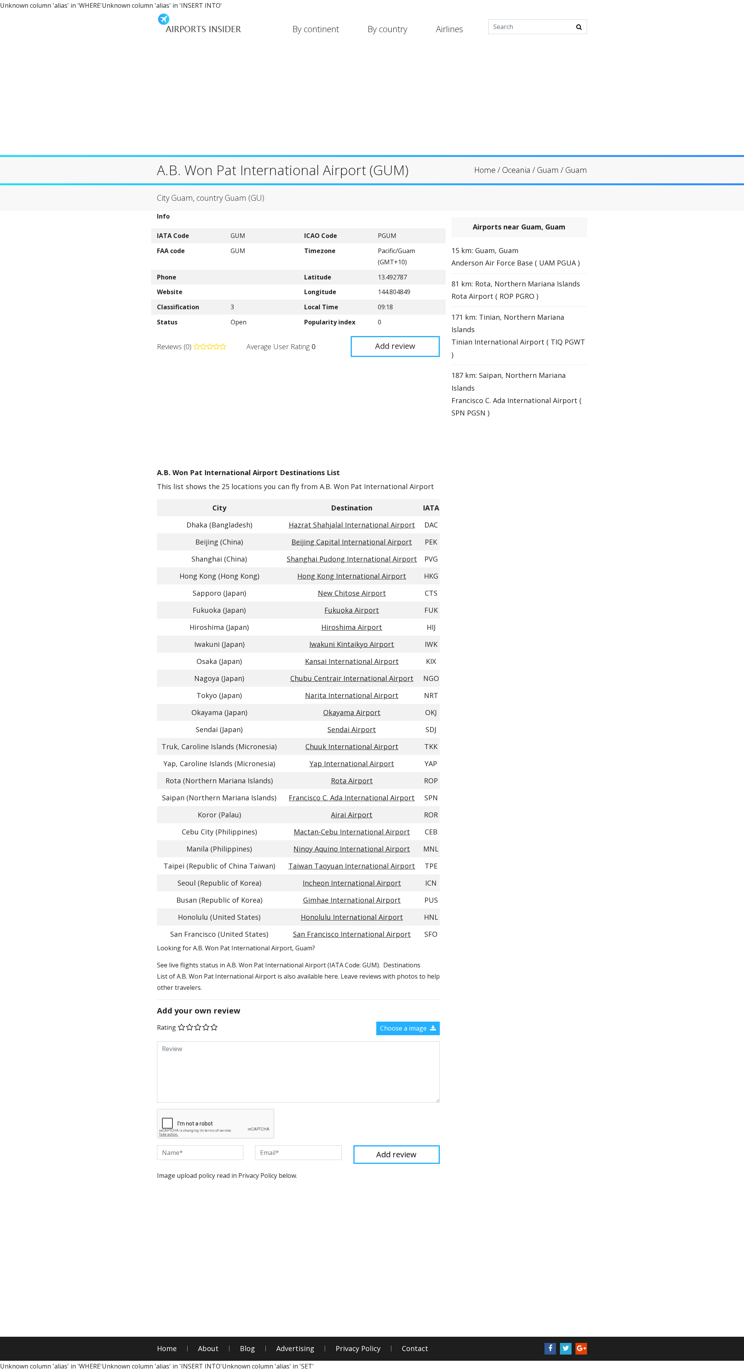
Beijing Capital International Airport (351, 541)
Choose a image (404, 1028)
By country (387, 28)
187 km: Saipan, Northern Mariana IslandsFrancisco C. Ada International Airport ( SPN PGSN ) (516, 394)
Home (167, 1348)
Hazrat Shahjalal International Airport (352, 524)
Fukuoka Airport (351, 610)
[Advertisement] (372, 101)
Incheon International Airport (352, 883)
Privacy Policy (358, 1348)
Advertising (295, 1348)
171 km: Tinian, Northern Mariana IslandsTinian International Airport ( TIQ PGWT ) (518, 335)
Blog (247, 1348)
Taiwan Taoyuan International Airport (351, 865)
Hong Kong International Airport (351, 576)
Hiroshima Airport (351, 627)
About (208, 1348)
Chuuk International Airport (351, 746)
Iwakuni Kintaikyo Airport (351, 644)
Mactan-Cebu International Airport (352, 831)
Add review (395, 346)
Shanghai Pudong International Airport (352, 559)
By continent (316, 28)
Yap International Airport (352, 763)
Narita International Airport (351, 695)
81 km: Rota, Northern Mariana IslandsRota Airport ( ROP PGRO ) (515, 290)
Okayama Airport (352, 712)
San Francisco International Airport (352, 934)
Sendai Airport (351, 729)
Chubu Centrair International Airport (351, 678)
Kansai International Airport (352, 661)
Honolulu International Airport (352, 917)
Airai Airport (351, 814)
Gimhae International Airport (352, 900)
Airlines (449, 28)
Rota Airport (352, 780)
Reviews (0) (175, 346)
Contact (415, 1348)
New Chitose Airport (352, 593)
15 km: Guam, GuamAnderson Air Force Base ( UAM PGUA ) (515, 256)
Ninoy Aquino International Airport (351, 848)
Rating (166, 1027)
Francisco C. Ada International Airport (352, 797)
